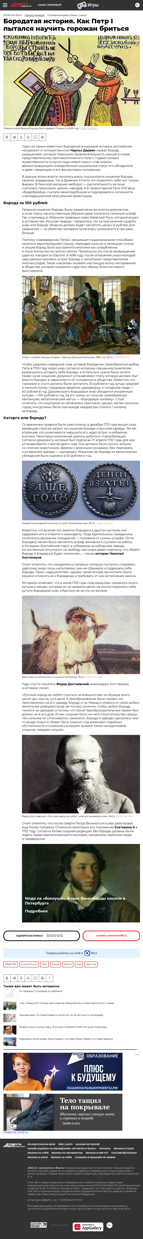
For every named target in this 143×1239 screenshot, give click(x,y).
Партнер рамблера (60, 1225)
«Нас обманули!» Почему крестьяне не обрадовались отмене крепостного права (66, 1003)
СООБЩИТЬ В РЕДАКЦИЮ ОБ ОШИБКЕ (95, 1157)
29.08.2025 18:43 (12, 15)
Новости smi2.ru (15, 1132)
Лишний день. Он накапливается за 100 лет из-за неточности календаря (61, 1015)
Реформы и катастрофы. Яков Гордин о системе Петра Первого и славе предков (66, 1038)
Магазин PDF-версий (87, 1144)
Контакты (105, 1148)
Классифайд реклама (124, 1153)
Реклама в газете (124, 1148)
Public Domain (88, 128)
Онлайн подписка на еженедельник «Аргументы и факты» (62, 1148)
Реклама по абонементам (67, 1153)
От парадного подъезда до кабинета (40, 991)
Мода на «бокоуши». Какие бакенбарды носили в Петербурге (75, 900)
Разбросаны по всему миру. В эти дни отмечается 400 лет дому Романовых (63, 1027)
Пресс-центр (65, 1144)
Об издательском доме (41, 1144)
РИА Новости (122, 357)
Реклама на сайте (38, 1153)
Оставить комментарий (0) (111, 936)
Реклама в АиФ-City (97, 1153)
